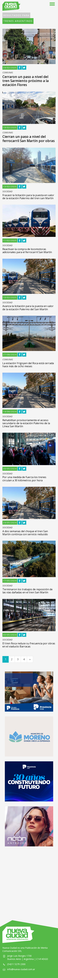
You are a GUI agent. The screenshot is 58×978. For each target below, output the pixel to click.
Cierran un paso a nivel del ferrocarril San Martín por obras (28, 138)
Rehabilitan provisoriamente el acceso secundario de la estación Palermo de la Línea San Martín (26, 423)
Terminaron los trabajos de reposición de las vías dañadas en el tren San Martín (27, 591)
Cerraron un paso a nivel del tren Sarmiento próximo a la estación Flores (25, 80)
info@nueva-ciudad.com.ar (21, 969)
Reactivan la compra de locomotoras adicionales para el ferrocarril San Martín (27, 250)
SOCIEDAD (7, 191)
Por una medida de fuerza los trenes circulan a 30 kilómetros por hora (24, 478)
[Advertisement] (29, 880)
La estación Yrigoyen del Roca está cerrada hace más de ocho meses (28, 364)
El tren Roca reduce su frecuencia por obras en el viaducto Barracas (28, 645)
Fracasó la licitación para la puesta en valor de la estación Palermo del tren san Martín (28, 196)
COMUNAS (7, 72)
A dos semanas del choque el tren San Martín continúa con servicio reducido (25, 532)
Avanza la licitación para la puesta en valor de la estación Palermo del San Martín (27, 307)
